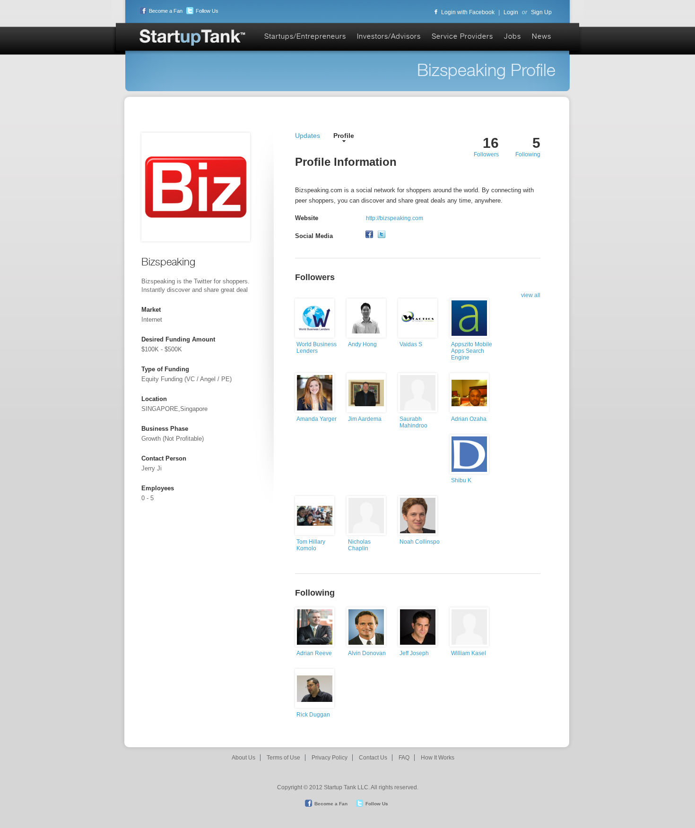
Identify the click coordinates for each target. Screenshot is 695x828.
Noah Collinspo (420, 541)
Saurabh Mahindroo (413, 422)
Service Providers (462, 36)
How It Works (437, 757)
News (541, 36)
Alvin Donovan (367, 653)
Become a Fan (165, 11)
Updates (307, 135)
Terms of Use (283, 757)
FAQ (404, 757)
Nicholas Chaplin (359, 545)
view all (530, 295)
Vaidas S (411, 344)
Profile (343, 135)
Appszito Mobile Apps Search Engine (471, 351)
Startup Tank (192, 38)
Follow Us (207, 11)
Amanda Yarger (316, 419)
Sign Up (541, 12)
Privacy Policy (330, 757)
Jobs (512, 36)
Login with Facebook (468, 12)
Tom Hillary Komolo (310, 545)
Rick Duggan (313, 714)
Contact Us (373, 757)
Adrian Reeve (314, 653)
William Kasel (468, 653)
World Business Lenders (316, 347)
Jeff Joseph (414, 653)
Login (511, 12)
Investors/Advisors (389, 36)
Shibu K (461, 480)
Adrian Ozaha (468, 419)
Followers (486, 154)
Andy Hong (362, 344)
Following (527, 154)
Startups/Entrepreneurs (305, 36)
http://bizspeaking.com (394, 218)
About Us (243, 757)
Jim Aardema (365, 419)
